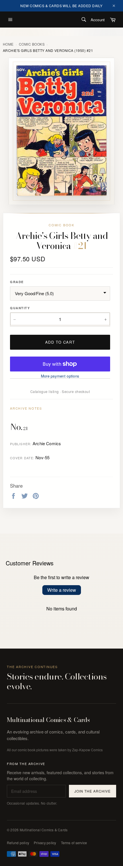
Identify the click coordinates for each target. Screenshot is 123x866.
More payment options (60, 376)
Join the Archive (92, 791)
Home (8, 44)
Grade (17, 282)
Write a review (61, 590)
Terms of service (74, 842)
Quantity (20, 308)
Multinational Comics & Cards (48, 720)
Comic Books (32, 44)
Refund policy (18, 842)
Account (98, 19)
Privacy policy (45, 842)
